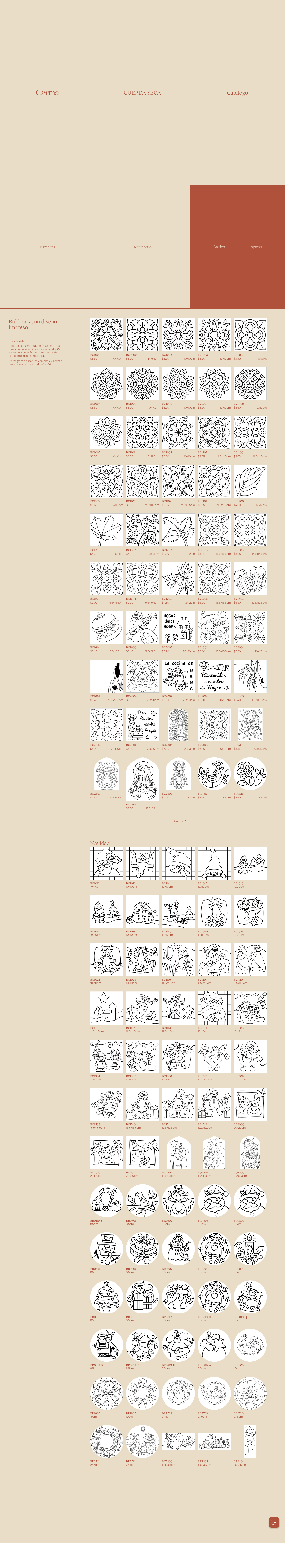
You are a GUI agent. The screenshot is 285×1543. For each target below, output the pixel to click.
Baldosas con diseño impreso (237, 246)
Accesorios (142, 246)
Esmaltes (47, 246)
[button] (237, 92)
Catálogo (237, 92)
